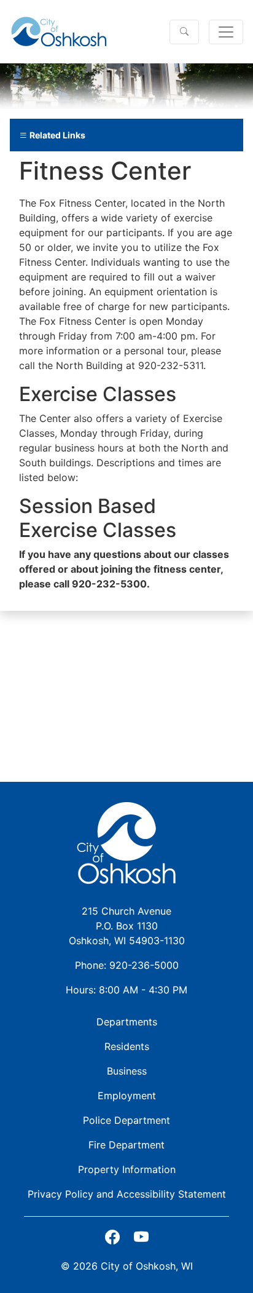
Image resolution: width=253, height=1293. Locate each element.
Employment (127, 1095)
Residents (126, 1046)
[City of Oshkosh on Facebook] (112, 1237)
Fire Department (126, 1145)
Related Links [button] (56, 135)
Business (127, 1071)
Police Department (126, 1120)
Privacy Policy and (127, 1194)
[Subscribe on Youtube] (141, 1237)
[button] (184, 32)
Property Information (127, 1169)
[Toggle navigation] (226, 32)
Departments (126, 1022)
